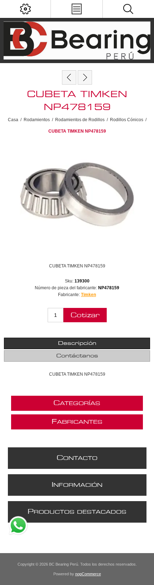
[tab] (77, 343)
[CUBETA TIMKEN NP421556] (69, 77)
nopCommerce (88, 574)
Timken (88, 294)
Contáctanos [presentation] (77, 355)
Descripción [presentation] (77, 343)
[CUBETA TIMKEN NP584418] (85, 77)
